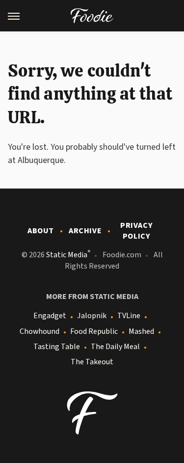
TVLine (128, 315)
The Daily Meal (115, 346)
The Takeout (92, 361)
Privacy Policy (136, 231)
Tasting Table (56, 346)
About (40, 230)
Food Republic (94, 331)
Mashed (141, 331)
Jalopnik (91, 315)
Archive (85, 230)
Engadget (49, 315)
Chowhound (39, 331)
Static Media (66, 254)
